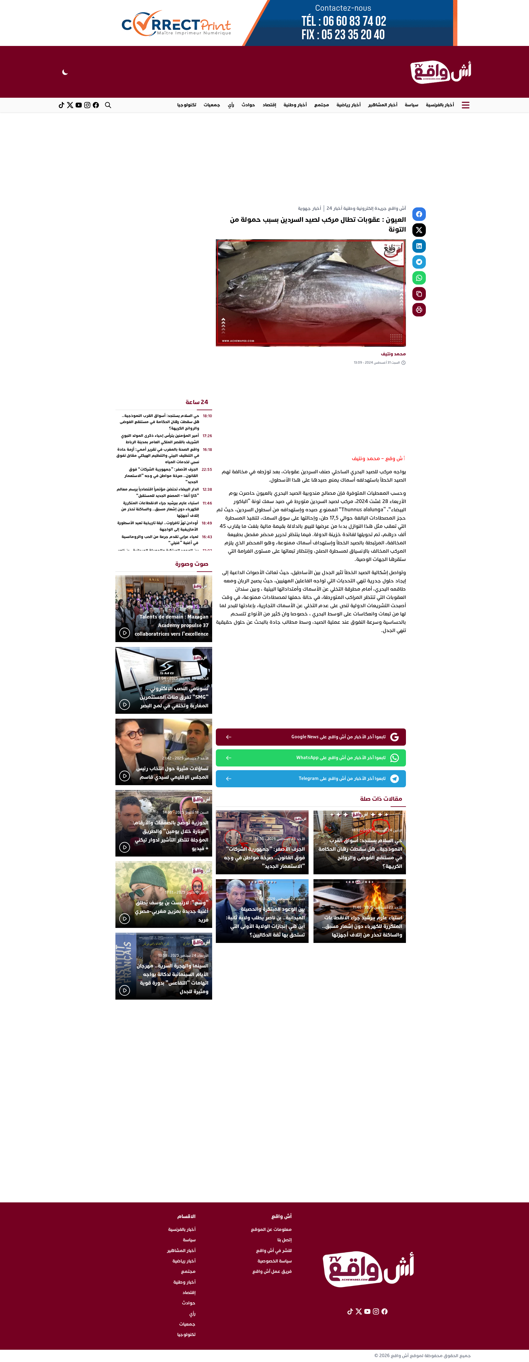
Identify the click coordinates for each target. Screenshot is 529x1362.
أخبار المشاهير (382, 105)
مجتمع (321, 105)
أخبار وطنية (295, 105)
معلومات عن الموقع (271, 1229)
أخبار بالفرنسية (440, 105)
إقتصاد (269, 105)
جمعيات (212, 105)
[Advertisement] (264, 158)
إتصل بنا (284, 1240)
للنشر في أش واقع (274, 1250)
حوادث (248, 105)
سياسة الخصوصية (274, 1261)
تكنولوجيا (186, 105)
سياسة (411, 105)
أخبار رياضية (348, 105)
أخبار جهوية (309, 208)
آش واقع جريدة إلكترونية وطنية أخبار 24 (366, 208)
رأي (231, 105)
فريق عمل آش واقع (272, 1271)
